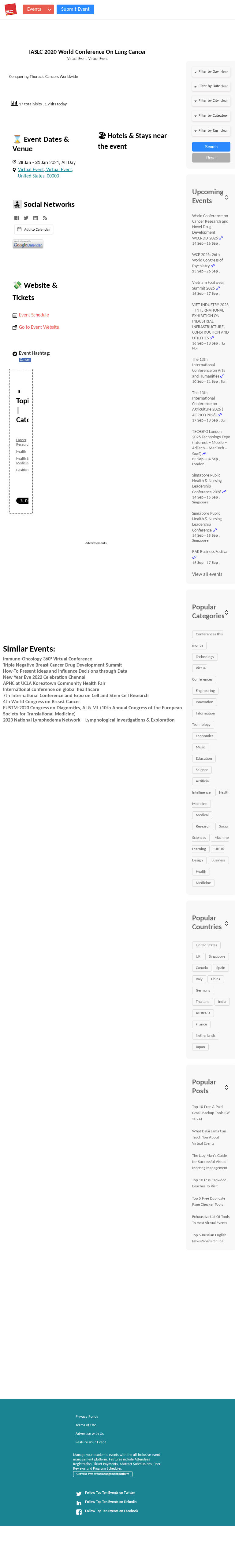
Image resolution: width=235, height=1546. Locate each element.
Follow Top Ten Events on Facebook (111, 1511)
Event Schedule (34, 315)
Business (218, 860)
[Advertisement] (132, 588)
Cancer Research (23, 442)
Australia (203, 1013)
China (215, 979)
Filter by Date (209, 86)
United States (206, 945)
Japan (200, 1047)
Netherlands (205, 1036)
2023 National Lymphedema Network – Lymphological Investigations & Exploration (89, 720)
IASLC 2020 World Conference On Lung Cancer (87, 52)
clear (224, 72)
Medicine (203, 883)
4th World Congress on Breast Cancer (41, 702)
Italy (199, 979)
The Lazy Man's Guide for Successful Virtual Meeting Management (209, 1162)
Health (21, 452)
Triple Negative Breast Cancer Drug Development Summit (62, 665)
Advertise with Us (90, 1434)
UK (198, 957)
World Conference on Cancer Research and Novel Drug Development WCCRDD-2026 (210, 227)
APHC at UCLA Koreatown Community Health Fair (54, 683)
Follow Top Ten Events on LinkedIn (110, 1502)
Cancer (25, 360)
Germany (203, 990)
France (201, 1024)
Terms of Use (86, 1425)
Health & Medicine (23, 461)
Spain (220, 968)
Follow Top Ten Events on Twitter (110, 1493)
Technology (205, 657)
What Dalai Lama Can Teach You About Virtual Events (209, 1137)
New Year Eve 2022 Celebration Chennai (44, 677)
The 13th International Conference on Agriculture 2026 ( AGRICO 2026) (207, 404)
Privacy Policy (87, 1417)
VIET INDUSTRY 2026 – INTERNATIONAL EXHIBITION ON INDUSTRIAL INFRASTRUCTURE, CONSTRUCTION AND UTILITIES (210, 322)
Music (201, 747)
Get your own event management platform (102, 1474)
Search (211, 146)
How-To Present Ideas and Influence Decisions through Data (65, 671)
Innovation (204, 702)
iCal (34, 229)
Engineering (205, 691)
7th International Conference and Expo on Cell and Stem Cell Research (76, 695)
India (222, 1002)
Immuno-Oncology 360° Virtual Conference (47, 659)
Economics (204, 736)
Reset (211, 157)
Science (202, 770)
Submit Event (75, 9)
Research (203, 826)
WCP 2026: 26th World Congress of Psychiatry (207, 261)
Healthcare (24, 470)
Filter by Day (209, 72)
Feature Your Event (91, 1442)
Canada (202, 968)
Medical (202, 815)
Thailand (203, 1002)
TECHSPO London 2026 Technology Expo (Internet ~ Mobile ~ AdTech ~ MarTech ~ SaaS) (211, 442)
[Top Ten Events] (10, 9)
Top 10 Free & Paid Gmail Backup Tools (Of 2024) (210, 1113)
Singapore (217, 957)
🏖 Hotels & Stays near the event (132, 142)
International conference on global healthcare (51, 689)
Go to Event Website (39, 327)
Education (204, 759)
